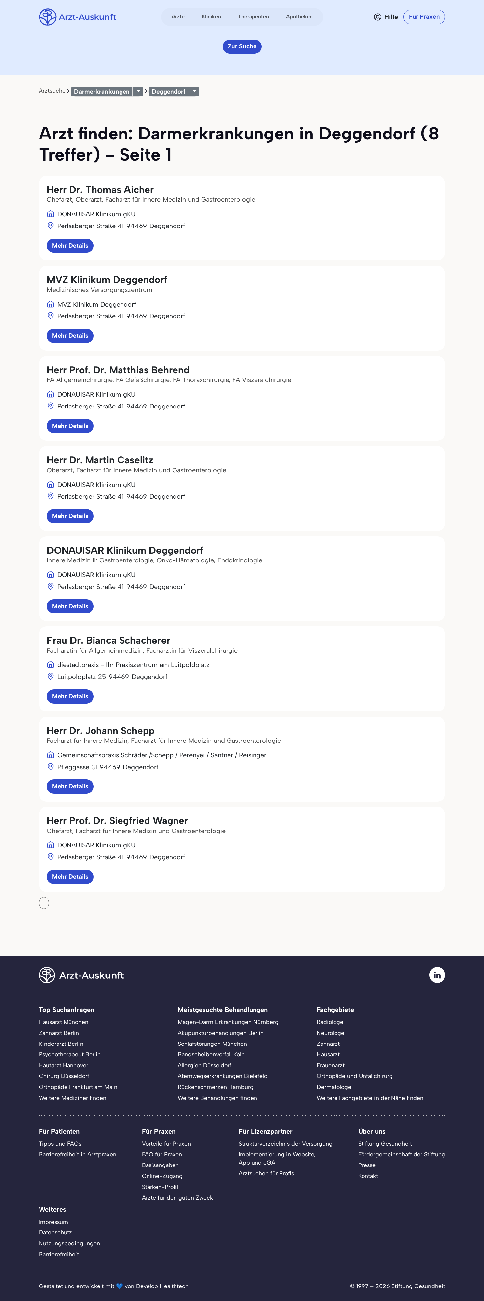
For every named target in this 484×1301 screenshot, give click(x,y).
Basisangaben (160, 1165)
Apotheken (299, 17)
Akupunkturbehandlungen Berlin (221, 1032)
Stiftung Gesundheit (385, 1143)
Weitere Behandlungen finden (217, 1097)
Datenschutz (55, 1232)
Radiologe (330, 1021)
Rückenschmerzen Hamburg (216, 1086)
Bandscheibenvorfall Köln (211, 1054)
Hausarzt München (63, 1021)
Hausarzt (328, 1054)
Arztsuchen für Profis (266, 1173)
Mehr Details (70, 245)
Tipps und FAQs (60, 1143)
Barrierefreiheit (59, 1254)
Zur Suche (242, 46)
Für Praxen (424, 16)
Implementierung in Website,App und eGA (277, 1158)
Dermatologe (334, 1086)
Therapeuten (253, 17)
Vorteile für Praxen (166, 1143)
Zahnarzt (328, 1043)
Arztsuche (52, 90)
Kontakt (368, 1175)
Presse (367, 1165)
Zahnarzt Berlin (59, 1032)
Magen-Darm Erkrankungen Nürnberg (228, 1021)
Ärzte (178, 17)
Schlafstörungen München (212, 1043)
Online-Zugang (162, 1175)
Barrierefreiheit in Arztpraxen (77, 1154)
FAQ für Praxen (162, 1154)
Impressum (53, 1221)
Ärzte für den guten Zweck (177, 1197)
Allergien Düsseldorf (204, 1065)
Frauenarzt (331, 1065)
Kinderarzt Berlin (61, 1043)
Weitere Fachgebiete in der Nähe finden (370, 1097)
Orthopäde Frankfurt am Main (78, 1086)
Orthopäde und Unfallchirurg (355, 1076)
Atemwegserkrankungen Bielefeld (223, 1076)
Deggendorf (168, 91)
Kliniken (211, 17)
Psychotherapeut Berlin (70, 1054)
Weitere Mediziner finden (72, 1097)
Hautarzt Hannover (63, 1065)
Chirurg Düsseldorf (64, 1076)
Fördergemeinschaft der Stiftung (401, 1154)
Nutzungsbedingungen (69, 1243)
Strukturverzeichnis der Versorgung (286, 1143)
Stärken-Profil (160, 1186)
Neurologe (330, 1032)
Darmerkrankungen (102, 91)
